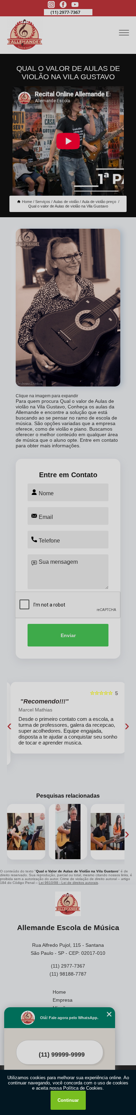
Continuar (68, 1100)
